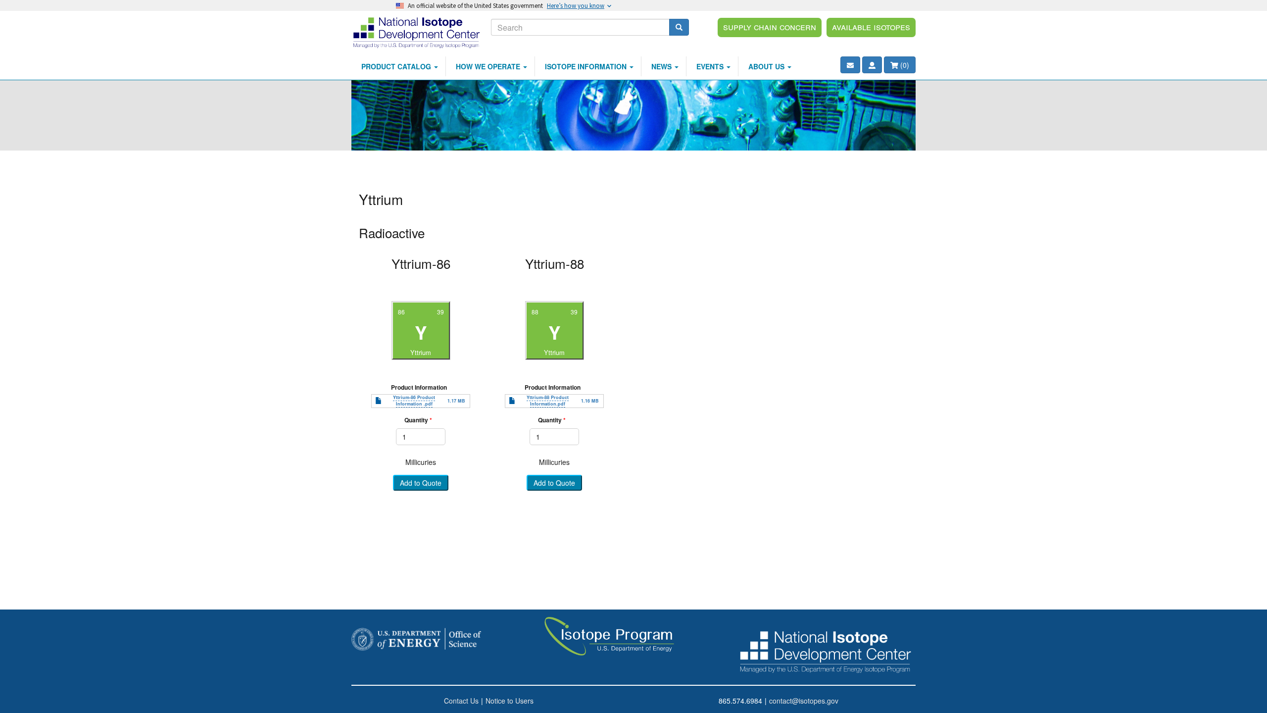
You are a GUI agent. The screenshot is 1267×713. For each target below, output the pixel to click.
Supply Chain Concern (769, 26)
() (903, 65)
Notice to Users (510, 701)
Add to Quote (420, 483)
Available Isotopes (871, 26)
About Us (767, 66)
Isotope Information (587, 66)
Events (711, 66)
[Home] (417, 32)
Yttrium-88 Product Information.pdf (548, 400)
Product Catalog (397, 66)
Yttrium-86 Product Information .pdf (414, 400)
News (662, 66)
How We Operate (489, 66)
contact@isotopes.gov (803, 701)
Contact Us (461, 701)
